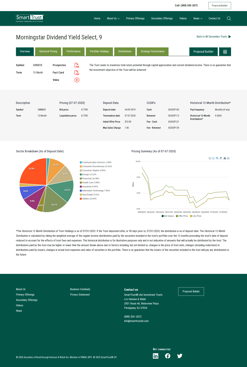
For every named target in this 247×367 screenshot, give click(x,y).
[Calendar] (225, 51)
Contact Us (214, 18)
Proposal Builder (220, 5)
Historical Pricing (48, 51)
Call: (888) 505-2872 (186, 5)
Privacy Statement (80, 294)
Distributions (124, 51)
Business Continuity (80, 289)
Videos (183, 18)
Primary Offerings (135, 18)
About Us (112, 18)
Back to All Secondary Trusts (212, 36)
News (196, 18)
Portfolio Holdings (99, 51)
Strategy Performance (152, 51)
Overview (25, 51)
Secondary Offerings (162, 18)
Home (97, 18)
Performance (73, 51)
